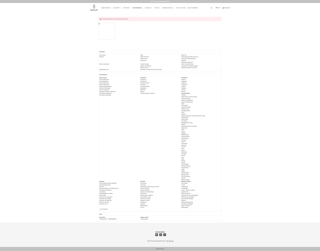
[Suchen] (211, 7)
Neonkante (143, 88)
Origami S (184, 81)
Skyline (183, 91)
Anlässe (183, 114)
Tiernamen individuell (105, 95)
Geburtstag (184, 119)
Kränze (142, 91)
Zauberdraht (184, 192)
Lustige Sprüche (185, 110)
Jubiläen (183, 133)
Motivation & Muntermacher (189, 96)
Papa (182, 159)
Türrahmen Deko (145, 86)
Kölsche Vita (184, 174)
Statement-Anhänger (187, 204)
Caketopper (184, 105)
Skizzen (183, 90)
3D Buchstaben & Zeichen (147, 93)
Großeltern (143, 202)
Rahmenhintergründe (187, 202)
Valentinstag (184, 138)
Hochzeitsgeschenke (105, 185)
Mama (183, 150)
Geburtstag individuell (105, 86)
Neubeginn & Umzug (186, 122)
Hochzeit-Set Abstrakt (105, 200)
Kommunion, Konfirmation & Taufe (149, 186)
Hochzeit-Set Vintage (105, 198)
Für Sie (183, 147)
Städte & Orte (185, 109)
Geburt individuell (104, 90)
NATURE (142, 90)
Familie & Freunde (145, 198)
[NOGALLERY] (94, 8)
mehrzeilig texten (104, 83)
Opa (182, 157)
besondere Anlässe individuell (107, 91)
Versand (171, 241)
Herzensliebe (185, 164)
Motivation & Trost (145, 197)
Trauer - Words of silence (188, 190)
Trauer (183, 131)
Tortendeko (102, 192)
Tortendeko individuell (105, 93)
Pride (182, 129)
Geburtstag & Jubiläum (146, 195)
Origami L (184, 88)
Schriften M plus (144, 83)
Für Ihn (183, 155)
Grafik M (183, 83)
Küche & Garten (185, 98)
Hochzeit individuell (104, 88)
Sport (182, 103)
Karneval (183, 140)
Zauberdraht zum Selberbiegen (189, 195)
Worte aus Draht (186, 193)
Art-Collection (104, 209)
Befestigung (184, 207)
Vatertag (183, 145)
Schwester (184, 152)
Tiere (182, 112)
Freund (183, 162)
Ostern (183, 141)
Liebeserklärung (185, 166)
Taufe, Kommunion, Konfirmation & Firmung (193, 115)
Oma (182, 148)
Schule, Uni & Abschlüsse (147, 192)
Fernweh (142, 204)
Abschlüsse (184, 121)
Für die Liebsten (185, 176)
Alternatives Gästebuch (105, 197)
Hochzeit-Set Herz (104, 202)
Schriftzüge (184, 188)
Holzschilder (102, 195)
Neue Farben (144, 219)
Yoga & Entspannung (187, 102)
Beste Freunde (185, 179)
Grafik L (183, 86)
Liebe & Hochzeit (145, 190)
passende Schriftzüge (187, 198)
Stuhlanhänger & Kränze (106, 193)
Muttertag (184, 143)
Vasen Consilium (185, 205)
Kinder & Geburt (144, 188)
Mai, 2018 (102, 217)
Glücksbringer (185, 172)
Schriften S (143, 79)
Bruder (183, 160)
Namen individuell (104, 84)
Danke (183, 171)
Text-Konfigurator (104, 79)
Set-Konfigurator (104, 81)
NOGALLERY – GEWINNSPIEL (108, 219)
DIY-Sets (101, 186)
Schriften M (143, 81)
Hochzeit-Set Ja (103, 204)
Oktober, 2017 (144, 217)
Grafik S (183, 79)
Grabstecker (184, 186)
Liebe (182, 169)
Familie (183, 178)
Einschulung (184, 117)
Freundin (183, 153)
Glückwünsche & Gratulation (189, 126)
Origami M (184, 84)
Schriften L (143, 84)
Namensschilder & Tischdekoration (108, 188)
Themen (183, 95)
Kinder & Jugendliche (187, 100)
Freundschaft (185, 167)
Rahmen (183, 200)
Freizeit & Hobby (186, 107)
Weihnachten (185, 134)
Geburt (183, 124)
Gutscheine (184, 183)
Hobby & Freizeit (145, 200)
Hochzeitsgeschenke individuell (107, 183)
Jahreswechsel (185, 136)
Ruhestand (184, 128)
